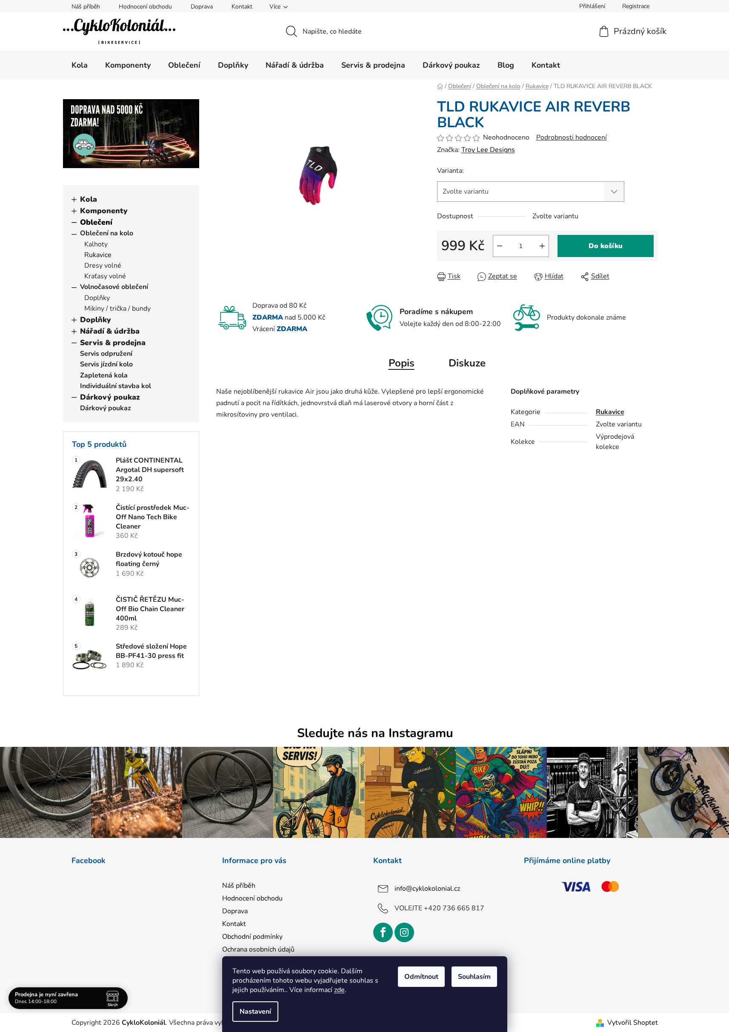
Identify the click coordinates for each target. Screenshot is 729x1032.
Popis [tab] (402, 363)
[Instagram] (404, 932)
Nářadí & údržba (110, 331)
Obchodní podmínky (252, 936)
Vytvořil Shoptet (632, 1022)
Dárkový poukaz (110, 397)
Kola (88, 199)
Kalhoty (96, 244)
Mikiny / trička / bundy (117, 308)
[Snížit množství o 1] (499, 246)
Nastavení (255, 1011)
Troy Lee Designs (488, 149)
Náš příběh (85, 7)
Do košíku (606, 246)
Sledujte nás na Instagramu (375, 733)
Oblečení (96, 222)
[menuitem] (79, 65)
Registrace (635, 6)
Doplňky (97, 298)
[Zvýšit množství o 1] (542, 246)
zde (339, 990)
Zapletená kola (104, 375)
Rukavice (97, 255)
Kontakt (242, 7)
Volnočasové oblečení (114, 287)
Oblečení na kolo (106, 233)
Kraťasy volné (105, 276)
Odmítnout (421, 976)
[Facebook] (383, 932)
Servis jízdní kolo (106, 364)
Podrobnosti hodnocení (571, 137)
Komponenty (104, 211)
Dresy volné (102, 265)
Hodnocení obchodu (145, 7)
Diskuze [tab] (467, 363)
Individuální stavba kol (115, 386)
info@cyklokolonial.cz (427, 888)
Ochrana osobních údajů (258, 949)
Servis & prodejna (113, 342)
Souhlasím (474, 976)
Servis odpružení (106, 353)
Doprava (202, 7)
